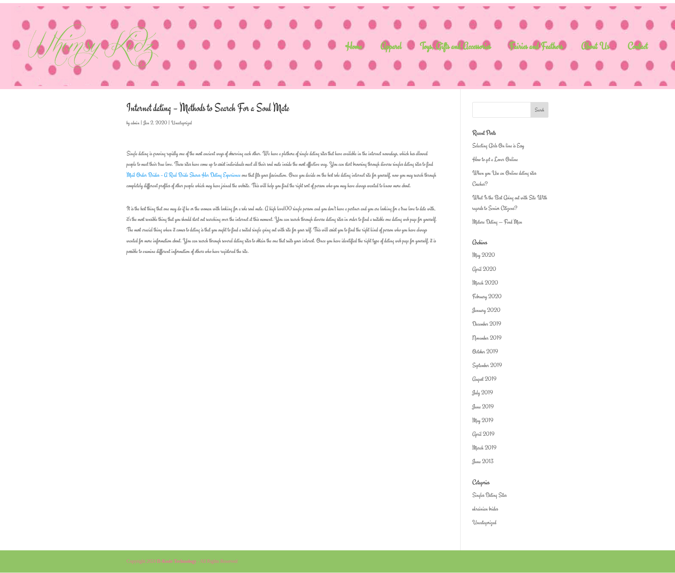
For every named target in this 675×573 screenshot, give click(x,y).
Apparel (391, 47)
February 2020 (487, 296)
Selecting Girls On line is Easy (498, 145)
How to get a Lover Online (495, 159)
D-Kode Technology (176, 561)
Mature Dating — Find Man (497, 222)
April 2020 (484, 269)
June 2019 (483, 406)
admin (135, 122)
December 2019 (486, 324)
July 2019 (482, 392)
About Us (595, 47)
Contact (638, 47)
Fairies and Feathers (536, 47)
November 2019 (487, 338)
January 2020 (486, 310)
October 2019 (485, 351)
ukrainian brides (485, 508)
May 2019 (482, 420)
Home (353, 47)
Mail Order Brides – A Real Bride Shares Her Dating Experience (184, 175)
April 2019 (483, 434)
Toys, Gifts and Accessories (455, 47)
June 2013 (482, 461)
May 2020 (483, 255)
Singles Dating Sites (489, 495)
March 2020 (485, 282)
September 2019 (487, 365)
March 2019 (484, 447)
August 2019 (484, 379)
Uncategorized (181, 122)
